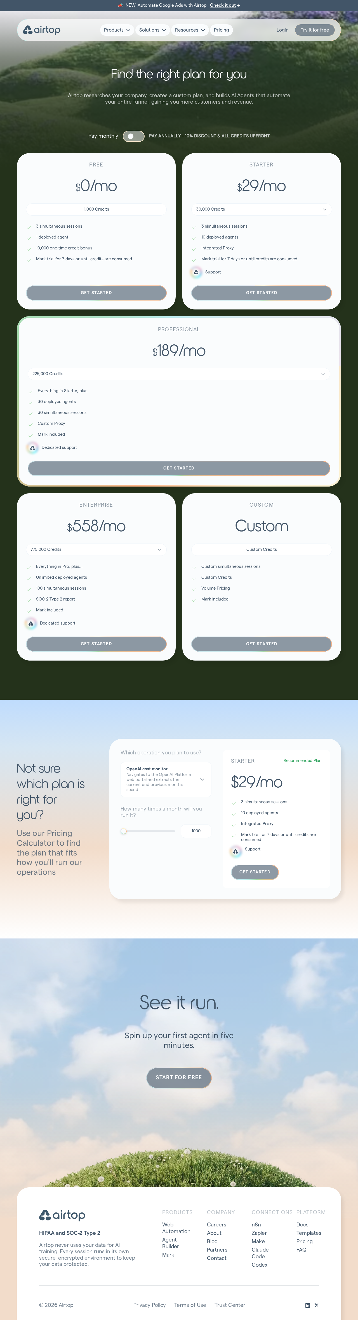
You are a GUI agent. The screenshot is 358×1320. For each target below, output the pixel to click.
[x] (316, 1305)
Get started (96, 293)
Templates (308, 1233)
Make (258, 1241)
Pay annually (209, 136)
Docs (302, 1225)
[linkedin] (307, 1305)
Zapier (259, 1233)
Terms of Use (190, 1305)
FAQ (301, 1250)
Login (283, 30)
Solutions (149, 30)
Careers (216, 1225)
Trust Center (230, 1305)
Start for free (179, 1077)
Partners (217, 1250)
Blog (212, 1241)
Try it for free (315, 30)
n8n (256, 1225)
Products (114, 30)
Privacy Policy (149, 1305)
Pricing (221, 30)
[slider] (124, 831)
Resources (186, 30)
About (214, 1233)
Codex (259, 1265)
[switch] (134, 136)
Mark (168, 1255)
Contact (217, 1258)
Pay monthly (103, 136)
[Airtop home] (41, 30)
